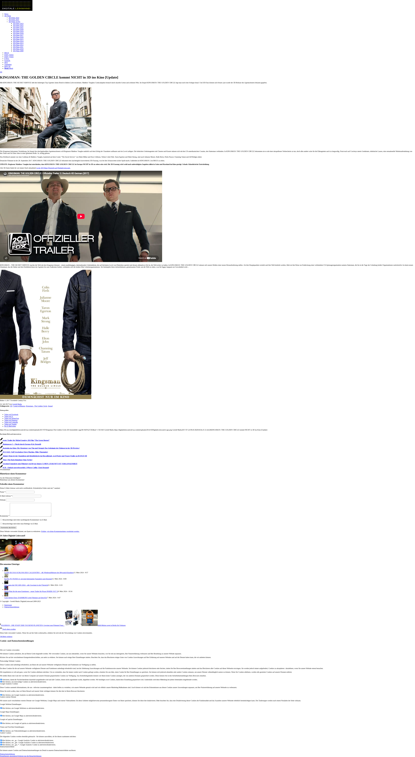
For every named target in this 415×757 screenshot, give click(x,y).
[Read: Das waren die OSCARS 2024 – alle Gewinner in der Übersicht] (6, 583)
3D (1, 72)
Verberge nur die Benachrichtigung (29, 756)
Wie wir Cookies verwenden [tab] (9, 650)
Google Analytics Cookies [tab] (9, 684)
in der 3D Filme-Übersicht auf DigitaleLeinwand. (54, 168)
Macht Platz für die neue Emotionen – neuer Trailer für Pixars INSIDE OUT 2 (31, 591)
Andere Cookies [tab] (5, 733)
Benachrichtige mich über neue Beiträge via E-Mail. (20, 524)
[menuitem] (209, 14)
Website (2, 500)
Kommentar (4, 516)
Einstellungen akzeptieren (9, 756)
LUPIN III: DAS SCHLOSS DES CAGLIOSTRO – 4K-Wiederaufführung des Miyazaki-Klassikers (39, 573)
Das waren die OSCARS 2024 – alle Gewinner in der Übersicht (26, 585)
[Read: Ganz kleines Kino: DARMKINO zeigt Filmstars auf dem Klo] (6, 596)
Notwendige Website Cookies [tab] (10, 661)
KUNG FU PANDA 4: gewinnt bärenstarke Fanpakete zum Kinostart (28, 579)
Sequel (50, 406)
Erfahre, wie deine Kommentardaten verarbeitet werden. (60, 531)
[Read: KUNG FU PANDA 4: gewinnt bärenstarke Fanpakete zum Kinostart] (6, 577)
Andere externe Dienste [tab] (8, 697)
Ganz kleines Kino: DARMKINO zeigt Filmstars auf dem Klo (25, 598)
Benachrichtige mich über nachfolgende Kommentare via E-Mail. (25, 520)
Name (2, 492)
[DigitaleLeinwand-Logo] (16, 10)
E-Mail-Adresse (6, 496)
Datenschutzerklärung (7, 754)
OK (1, 637)
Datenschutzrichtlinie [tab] (7, 747)
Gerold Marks (17, 404)
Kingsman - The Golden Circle (36, 406)
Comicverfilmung (19, 406)
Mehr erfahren (7, 637)
